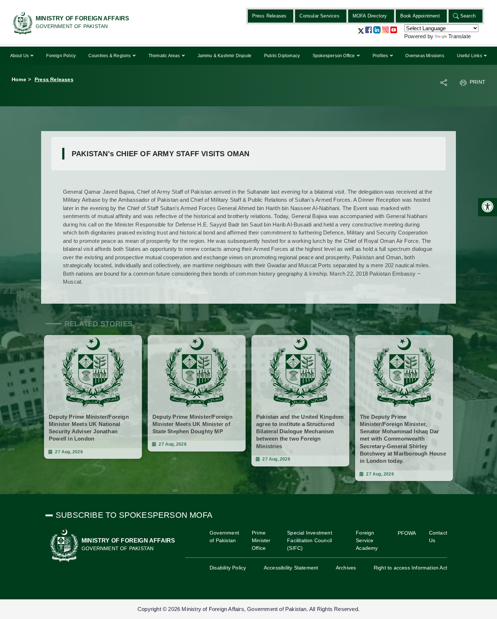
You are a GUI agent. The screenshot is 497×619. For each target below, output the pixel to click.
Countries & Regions (110, 55)
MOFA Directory (370, 16)
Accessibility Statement (291, 568)
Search (468, 16)
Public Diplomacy (282, 55)
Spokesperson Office (334, 55)
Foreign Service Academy (367, 540)
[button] (361, 34)
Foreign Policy (61, 55)
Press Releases (269, 16)
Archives (346, 568)
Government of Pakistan (224, 536)
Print (477, 82)
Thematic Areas (164, 55)
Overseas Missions (424, 55)
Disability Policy (228, 568)
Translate (459, 36)
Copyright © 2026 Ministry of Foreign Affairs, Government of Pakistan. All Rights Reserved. (248, 609)
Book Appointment (420, 16)
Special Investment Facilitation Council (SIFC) (309, 540)
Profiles (381, 55)
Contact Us (438, 536)
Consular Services (319, 16)
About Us (20, 55)
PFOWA (407, 533)
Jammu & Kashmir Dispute (225, 55)
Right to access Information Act (410, 568)
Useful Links (470, 55)
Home (19, 79)
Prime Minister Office (261, 540)
